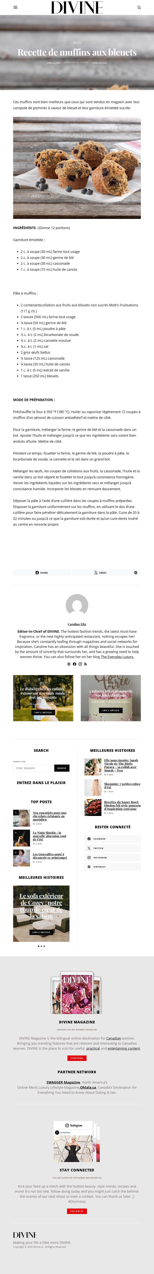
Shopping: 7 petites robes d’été (122, 785)
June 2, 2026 (53, 62)
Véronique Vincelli (119, 701)
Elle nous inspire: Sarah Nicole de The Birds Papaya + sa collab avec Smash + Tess (121, 765)
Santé (43, 682)
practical (93, 1048)
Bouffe (77, 42)
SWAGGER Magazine (63, 1082)
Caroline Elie (99, 62)
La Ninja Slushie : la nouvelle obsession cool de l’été (49, 836)
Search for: (19, 761)
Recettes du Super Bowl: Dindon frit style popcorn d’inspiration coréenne (122, 805)
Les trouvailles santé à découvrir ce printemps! (50, 855)
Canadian (113, 1038)
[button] (38, 946)
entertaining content (124, 1048)
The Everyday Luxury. (117, 656)
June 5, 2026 (98, 701)
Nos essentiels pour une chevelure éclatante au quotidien (50, 816)
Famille (111, 684)
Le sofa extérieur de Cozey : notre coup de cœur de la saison (41, 906)
